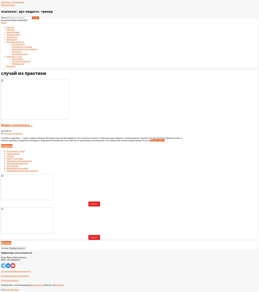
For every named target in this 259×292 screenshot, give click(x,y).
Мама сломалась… (17, 125)
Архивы (5, 248)
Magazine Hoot (36, 285)
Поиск (4, 17)
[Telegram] (3, 265)
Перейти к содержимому (12, 2)
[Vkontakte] (8, 265)
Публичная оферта (9, 280)
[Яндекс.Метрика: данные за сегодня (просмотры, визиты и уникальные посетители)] (10, 289)
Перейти (94, 204)
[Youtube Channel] (13, 265)
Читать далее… (157, 140)
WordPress (59, 285)
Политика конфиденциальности (16, 271)
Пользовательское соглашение (15, 276)
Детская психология (13, 133)
